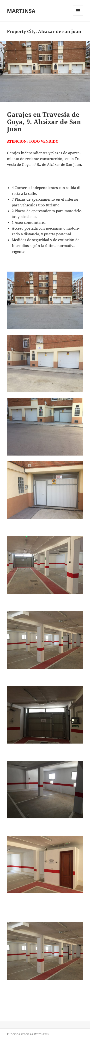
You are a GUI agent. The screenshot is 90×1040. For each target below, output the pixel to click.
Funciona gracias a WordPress (27, 1034)
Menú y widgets (78, 15)
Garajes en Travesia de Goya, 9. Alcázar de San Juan (44, 121)
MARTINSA (21, 10)
